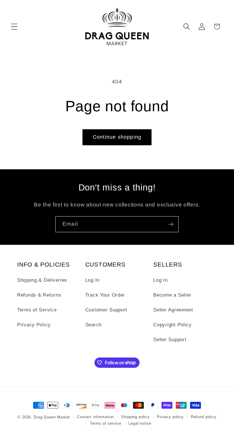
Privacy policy (170, 417)
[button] (14, 26)
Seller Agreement (173, 310)
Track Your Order (105, 295)
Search (93, 324)
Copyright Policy (172, 324)
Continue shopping (117, 137)
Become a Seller (172, 295)
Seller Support (169, 339)
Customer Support (106, 310)
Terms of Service (37, 310)
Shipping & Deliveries (42, 280)
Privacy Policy (34, 324)
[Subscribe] (170, 224)
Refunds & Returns (39, 295)
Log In (92, 280)
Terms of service (105, 423)
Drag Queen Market (52, 417)
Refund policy (204, 417)
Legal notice (139, 423)
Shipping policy (135, 417)
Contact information (95, 417)
